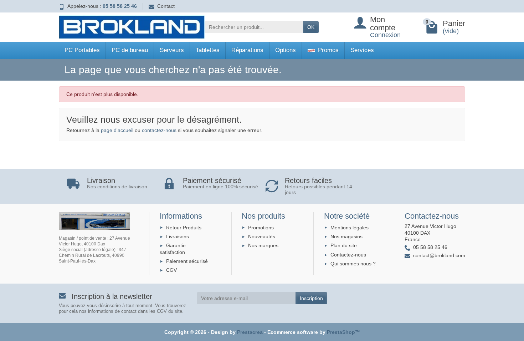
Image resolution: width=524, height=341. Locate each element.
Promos (327, 50)
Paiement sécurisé (187, 261)
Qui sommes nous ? (353, 263)
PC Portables (82, 50)
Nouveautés (261, 236)
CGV (171, 270)
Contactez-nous (348, 255)
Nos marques (263, 245)
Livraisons (177, 236)
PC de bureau (130, 50)
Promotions (261, 227)
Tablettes (208, 50)
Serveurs (172, 50)
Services (362, 50)
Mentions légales (349, 227)
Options (285, 50)
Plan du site (343, 245)
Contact (166, 6)
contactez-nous (159, 130)
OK (310, 27)
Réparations (247, 50)
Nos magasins (346, 236)
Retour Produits (183, 227)
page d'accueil (117, 130)
